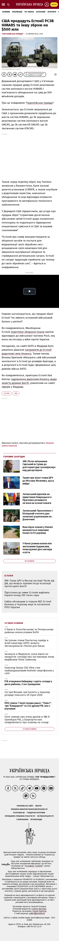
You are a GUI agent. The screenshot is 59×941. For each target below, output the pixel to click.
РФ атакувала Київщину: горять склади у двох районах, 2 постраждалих (28, 683)
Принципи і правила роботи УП (20, 816)
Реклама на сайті (25, 806)
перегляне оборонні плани (27, 331)
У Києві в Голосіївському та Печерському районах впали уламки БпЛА (29, 631)
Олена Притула (39, 911)
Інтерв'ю (51, 12)
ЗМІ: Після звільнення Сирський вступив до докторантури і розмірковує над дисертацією (39, 466)
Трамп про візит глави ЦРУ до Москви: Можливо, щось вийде (38, 480)
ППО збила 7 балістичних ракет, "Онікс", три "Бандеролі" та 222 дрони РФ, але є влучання (28, 706)
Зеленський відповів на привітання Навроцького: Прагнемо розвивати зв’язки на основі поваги (37, 499)
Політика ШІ (19, 813)
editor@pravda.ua (37, 913)
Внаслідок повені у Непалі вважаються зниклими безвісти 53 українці (38, 530)
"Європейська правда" (13, 34)
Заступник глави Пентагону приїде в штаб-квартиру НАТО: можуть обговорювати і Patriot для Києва (26, 643)
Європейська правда (40, 102)
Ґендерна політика (36, 813)
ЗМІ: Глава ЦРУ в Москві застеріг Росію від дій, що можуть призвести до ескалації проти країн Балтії (29, 583)
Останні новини (14, 623)
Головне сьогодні (14, 456)
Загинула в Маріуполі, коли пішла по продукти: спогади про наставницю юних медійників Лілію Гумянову (29, 657)
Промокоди (36, 819)
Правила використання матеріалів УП (29, 809)
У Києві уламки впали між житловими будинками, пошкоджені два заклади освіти (37, 548)
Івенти (38, 806)
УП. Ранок (29, 12)
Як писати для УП (45, 816)
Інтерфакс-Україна (33, 866)
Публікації (17, 12)
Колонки (40, 12)
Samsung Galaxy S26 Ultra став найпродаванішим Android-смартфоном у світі (29, 670)
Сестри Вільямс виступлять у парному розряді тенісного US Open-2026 (27, 694)
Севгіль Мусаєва (38, 909)
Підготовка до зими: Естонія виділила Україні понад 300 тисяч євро (27, 594)
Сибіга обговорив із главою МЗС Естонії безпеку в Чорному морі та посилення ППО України (27, 604)
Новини (6, 12)
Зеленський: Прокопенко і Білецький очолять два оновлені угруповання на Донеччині (38, 515)
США (15, 393)
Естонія (6, 393)
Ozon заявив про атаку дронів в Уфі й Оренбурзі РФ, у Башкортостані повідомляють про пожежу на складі (27, 719)
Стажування (22, 819)
